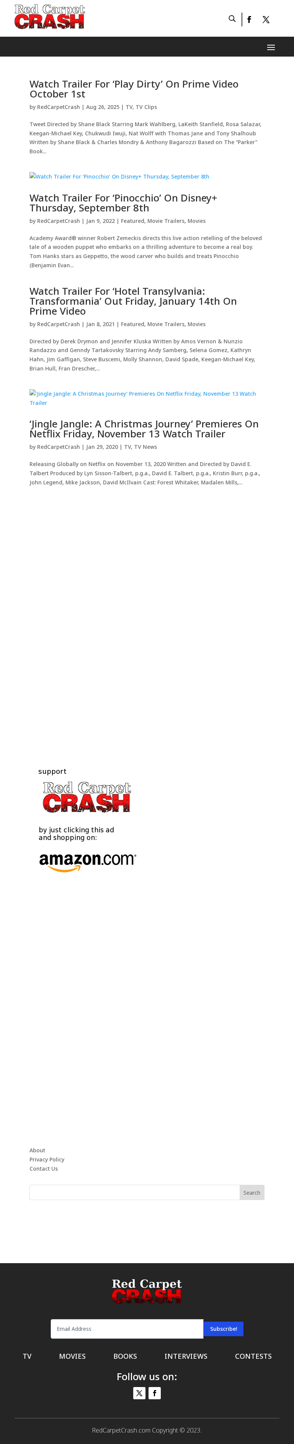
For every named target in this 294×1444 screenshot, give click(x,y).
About (37, 1150)
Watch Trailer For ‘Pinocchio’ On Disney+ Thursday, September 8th (123, 202)
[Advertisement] (147, 618)
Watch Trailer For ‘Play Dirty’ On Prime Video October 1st (133, 89)
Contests (253, 1357)
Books (125, 1357)
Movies (197, 220)
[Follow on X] (266, 19)
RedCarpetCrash (58, 106)
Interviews (186, 1357)
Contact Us (43, 1168)
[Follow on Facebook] (249, 19)
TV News (145, 446)
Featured (132, 220)
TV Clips (146, 106)
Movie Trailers (166, 220)
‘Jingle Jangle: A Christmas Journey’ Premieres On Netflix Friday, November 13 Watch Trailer (144, 428)
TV (129, 106)
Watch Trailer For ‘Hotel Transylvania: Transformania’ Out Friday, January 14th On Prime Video (133, 301)
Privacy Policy (46, 1159)
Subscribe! (223, 1328)
